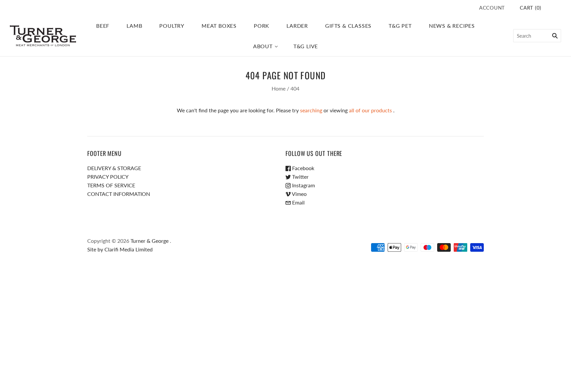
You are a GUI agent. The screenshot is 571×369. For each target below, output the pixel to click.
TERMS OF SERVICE (111, 185)
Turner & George (150, 241)
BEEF (102, 25)
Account (492, 8)
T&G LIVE (305, 46)
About (263, 46)
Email (298, 202)
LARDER (297, 25)
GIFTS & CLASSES (348, 25)
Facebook (302, 168)
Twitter (300, 176)
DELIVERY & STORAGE (114, 168)
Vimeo (299, 194)
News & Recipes (452, 25)
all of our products (370, 110)
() (530, 8)
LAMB (134, 25)
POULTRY (171, 25)
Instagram (303, 185)
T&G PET (400, 25)
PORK (261, 25)
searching (311, 110)
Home (279, 88)
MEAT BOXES (219, 25)
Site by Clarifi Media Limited (120, 249)
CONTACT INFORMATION (118, 194)
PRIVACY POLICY (108, 176)
